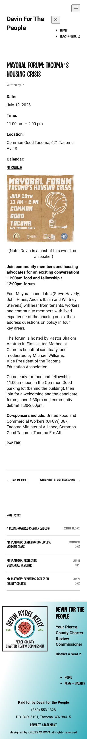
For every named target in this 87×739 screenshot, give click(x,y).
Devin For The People (25, 23)
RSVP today (14, 443)
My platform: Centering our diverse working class (29, 544)
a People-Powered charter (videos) (28, 528)
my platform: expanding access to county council (28, 581)
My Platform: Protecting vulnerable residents (22, 563)
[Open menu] (75, 8)
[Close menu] (55, 20)
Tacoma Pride (19, 480)
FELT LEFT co (44, 732)
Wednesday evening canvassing (57, 480)
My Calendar (14, 167)
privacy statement (43, 724)
